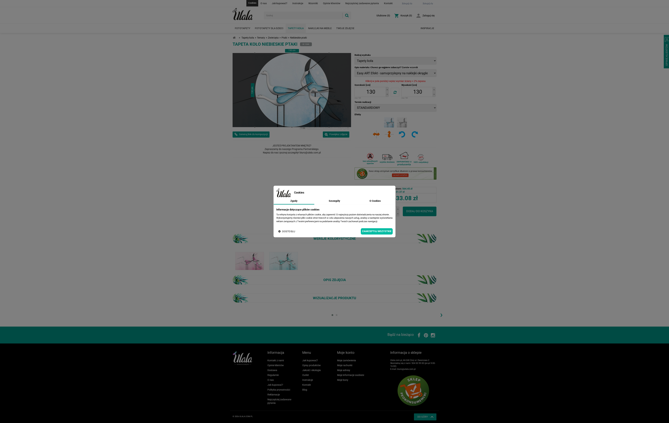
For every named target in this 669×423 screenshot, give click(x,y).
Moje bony (342, 380)
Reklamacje (273, 394)
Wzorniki (313, 3)
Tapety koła (296, 28)
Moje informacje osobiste (350, 375)
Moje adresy (343, 370)
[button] (387, 89)
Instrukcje (297, 3)
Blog (304, 389)
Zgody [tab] (293, 200)
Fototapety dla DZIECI (269, 28)
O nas (263, 3)
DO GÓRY (422, 416)
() (383, 15)
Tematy (261, 37)
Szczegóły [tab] (334, 200)
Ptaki (284, 37)
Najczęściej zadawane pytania (362, 3)
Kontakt (388, 3)
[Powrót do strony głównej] (234, 38)
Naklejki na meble (320, 28)
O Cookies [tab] (375, 200)
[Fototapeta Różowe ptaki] (249, 260)
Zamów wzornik (410, 67)
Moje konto (345, 352)
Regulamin (273, 375)
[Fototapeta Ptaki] (283, 260)
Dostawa (272, 370)
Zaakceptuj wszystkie (376, 231)
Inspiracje (427, 28)
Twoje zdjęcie (345, 28)
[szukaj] (346, 15)
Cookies (252, 3)
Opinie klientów (331, 3)
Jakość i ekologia (311, 370)
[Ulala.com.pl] (247, 14)
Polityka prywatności (278, 389)
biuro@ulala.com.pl (406, 369)
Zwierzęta (273, 37)
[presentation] (441, 314)
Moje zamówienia (346, 360)
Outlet (305, 375)
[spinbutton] (371, 92)
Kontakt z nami (275, 360)
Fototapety (242, 28)
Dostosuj (288, 231)
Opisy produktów (311, 365)
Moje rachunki (344, 365)
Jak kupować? (279, 3)
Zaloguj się (428, 15)
